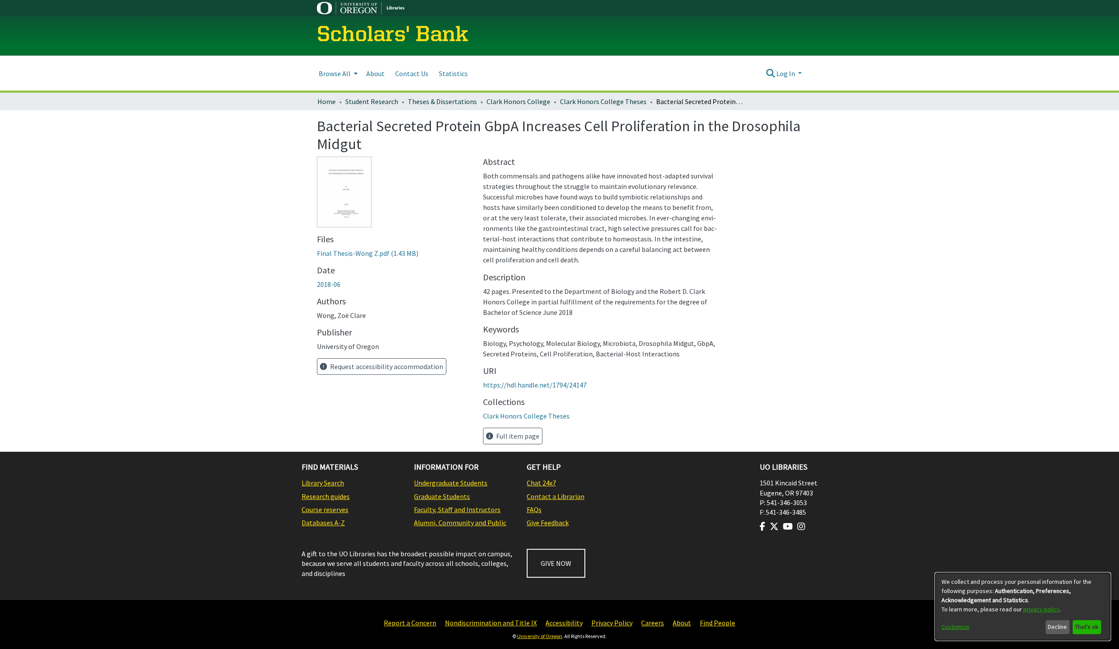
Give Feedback (548, 522)
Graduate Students (442, 496)
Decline (1057, 627)
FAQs (534, 509)
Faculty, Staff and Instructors (457, 509)
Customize (956, 627)
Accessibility (564, 622)
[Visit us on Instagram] (801, 526)
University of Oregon (539, 636)
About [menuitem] (375, 73)
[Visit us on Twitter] (774, 526)
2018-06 (329, 284)
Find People (717, 622)
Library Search (323, 482)
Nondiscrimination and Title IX (491, 622)
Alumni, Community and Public (460, 522)
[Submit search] (770, 73)
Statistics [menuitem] (453, 73)
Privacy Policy (611, 622)
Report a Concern (410, 622)
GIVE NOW (556, 563)
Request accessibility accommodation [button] (386, 366)
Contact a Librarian (555, 496)
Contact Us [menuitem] (411, 73)
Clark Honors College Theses (603, 101)
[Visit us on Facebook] (762, 526)
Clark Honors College (518, 101)
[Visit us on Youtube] (788, 526)
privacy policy (1041, 609)
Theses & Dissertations (442, 101)
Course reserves (325, 509)
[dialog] (1022, 606)
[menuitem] (337, 73)
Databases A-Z (323, 522)
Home (326, 101)
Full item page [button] (517, 436)
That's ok (1086, 627)
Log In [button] (786, 73)
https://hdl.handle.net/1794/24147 (535, 384)
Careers (652, 622)
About (682, 622)
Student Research (371, 101)
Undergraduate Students (450, 482)
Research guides (326, 496)
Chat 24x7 (541, 482)
